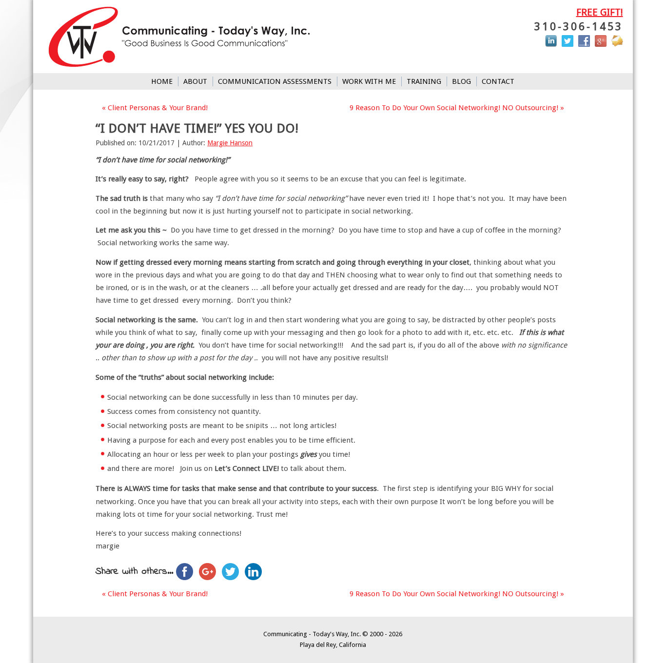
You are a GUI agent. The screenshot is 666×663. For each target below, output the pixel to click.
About (195, 81)
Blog (461, 81)
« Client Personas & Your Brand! (155, 107)
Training (424, 81)
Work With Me (369, 81)
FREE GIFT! (599, 12)
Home (162, 81)
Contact (498, 81)
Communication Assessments (275, 81)
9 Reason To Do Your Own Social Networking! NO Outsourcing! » (457, 107)
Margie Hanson (230, 143)
